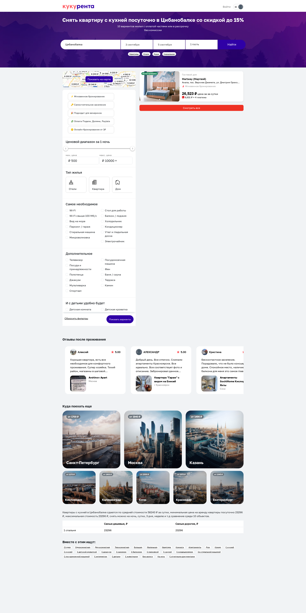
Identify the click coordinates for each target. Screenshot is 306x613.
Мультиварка (77, 285)
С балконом (136, 552)
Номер (218, 547)
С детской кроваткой (87, 552)
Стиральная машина (82, 232)
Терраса (110, 280)
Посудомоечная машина (115, 261)
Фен (107, 269)
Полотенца (76, 274)
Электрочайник (114, 241)
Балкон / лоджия (115, 215)
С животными (131, 556)
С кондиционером (184, 552)
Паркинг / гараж (79, 226)
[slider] (65, 148)
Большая (138, 547)
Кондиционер (113, 226)
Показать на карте (99, 79)
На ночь (161, 556)
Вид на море (77, 221)
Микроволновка (79, 237)
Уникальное (169, 54)
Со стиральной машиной (209, 552)
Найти (231, 44)
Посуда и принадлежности (80, 267)
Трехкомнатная (122, 547)
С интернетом (100, 556)
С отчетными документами (182, 556)
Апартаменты (195, 547)
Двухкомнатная (102, 547)
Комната (180, 547)
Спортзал (75, 290)
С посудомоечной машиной (77, 556)
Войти (227, 6)
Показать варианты (120, 319)
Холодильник (113, 221)
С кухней (230, 547)
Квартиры (134, 54)
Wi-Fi (72, 210)
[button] (159, 86)
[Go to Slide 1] (159, 99)
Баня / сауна (113, 274)
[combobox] (90, 44)
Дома (156, 54)
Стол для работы (115, 210)
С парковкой (153, 552)
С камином (121, 552)
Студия (67, 547)
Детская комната (80, 309)
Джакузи (75, 280)
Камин (109, 285)
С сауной (167, 552)
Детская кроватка (116, 309)
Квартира (166, 547)
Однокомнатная (82, 547)
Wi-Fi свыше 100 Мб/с (83, 215)
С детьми (116, 556)
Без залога (147, 556)
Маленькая (152, 547)
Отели (146, 54)
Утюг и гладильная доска (116, 233)
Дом (208, 547)
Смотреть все (191, 107)
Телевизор (76, 259)
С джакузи (106, 552)
